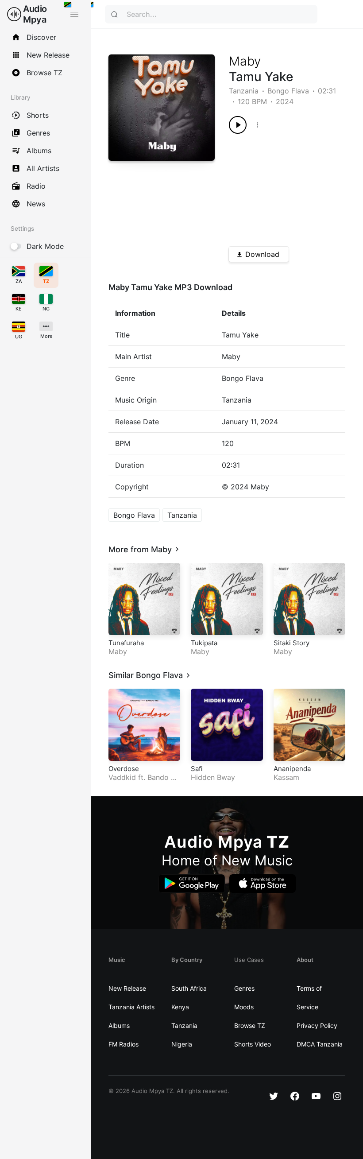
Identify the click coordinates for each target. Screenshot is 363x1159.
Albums (119, 1025)
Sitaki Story (291, 643)
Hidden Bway (213, 777)
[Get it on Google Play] (191, 883)
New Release (127, 988)
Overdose (123, 768)
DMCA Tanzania (320, 1044)
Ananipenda (292, 768)
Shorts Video (252, 1044)
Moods (244, 1007)
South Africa (189, 988)
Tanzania (244, 90)
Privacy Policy (317, 1025)
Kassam (286, 777)
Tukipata (204, 643)
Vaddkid (122, 777)
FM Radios (123, 1044)
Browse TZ (249, 1025)
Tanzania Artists (131, 1007)
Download (262, 254)
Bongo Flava (288, 90)
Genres (244, 988)
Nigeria (181, 1044)
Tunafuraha (126, 643)
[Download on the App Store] (262, 883)
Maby (245, 61)
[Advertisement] (281, 187)
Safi (197, 768)
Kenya (180, 1007)
